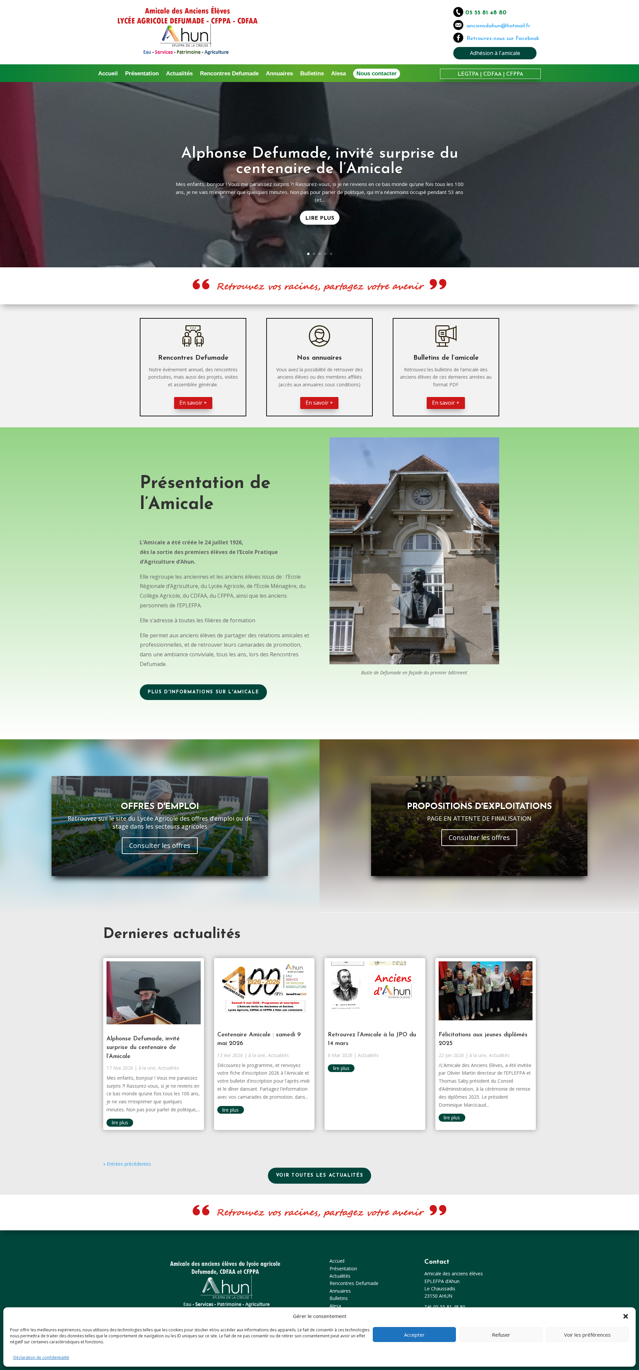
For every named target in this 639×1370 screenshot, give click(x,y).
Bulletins (312, 74)
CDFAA (492, 74)
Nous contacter (376, 73)
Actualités (179, 74)
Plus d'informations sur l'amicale (203, 692)
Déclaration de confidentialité (41, 1357)
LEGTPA (468, 74)
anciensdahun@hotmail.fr (496, 26)
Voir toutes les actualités (319, 1175)
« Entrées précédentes (127, 1164)
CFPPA (514, 74)
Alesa (338, 74)
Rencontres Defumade (229, 74)
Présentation (142, 74)
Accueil (108, 74)
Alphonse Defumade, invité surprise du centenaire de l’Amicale (143, 1048)
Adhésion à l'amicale (495, 53)
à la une (146, 1068)
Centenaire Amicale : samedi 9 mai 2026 (319, 161)
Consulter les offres (159, 845)
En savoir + (193, 402)
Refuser (501, 1334)
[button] (625, 1316)
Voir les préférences (587, 1334)
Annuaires (279, 74)
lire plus (120, 1122)
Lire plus (319, 210)
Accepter (414, 1334)
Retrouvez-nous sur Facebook (503, 38)
